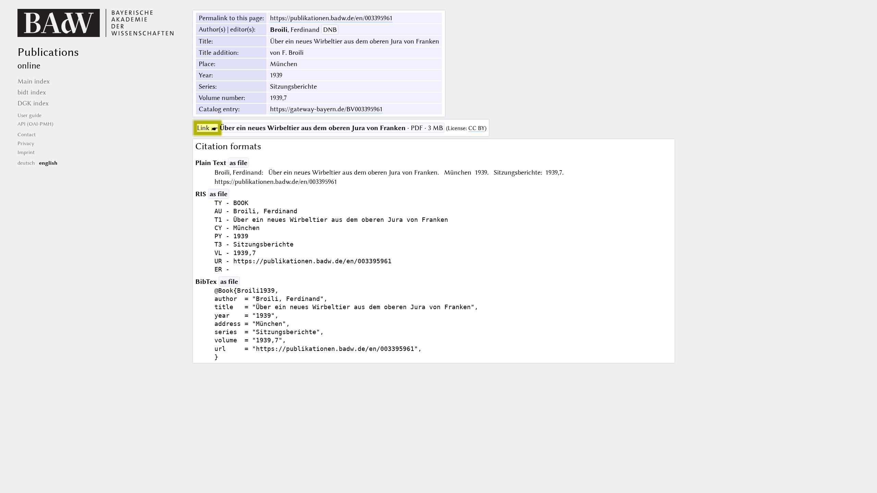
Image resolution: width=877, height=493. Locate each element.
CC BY (476, 128)
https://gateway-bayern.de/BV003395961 (326, 109)
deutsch (26, 163)
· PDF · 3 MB (320, 128)
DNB (330, 30)
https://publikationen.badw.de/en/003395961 (331, 18)
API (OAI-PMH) (35, 124)
